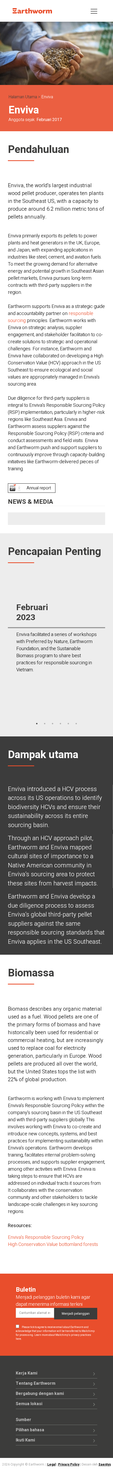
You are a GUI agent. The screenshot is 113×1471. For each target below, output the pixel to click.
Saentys (105, 1464)
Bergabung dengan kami (40, 1393)
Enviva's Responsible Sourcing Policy (46, 1237)
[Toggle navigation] (94, 10)
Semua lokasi (29, 1404)
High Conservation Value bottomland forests (53, 1244)
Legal (51, 1464)
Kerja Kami (26, 1373)
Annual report (39, 488)
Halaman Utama (22, 97)
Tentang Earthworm (35, 1383)
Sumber (23, 1420)
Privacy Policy (68, 1464)
